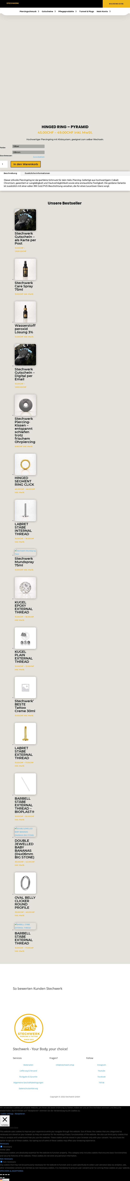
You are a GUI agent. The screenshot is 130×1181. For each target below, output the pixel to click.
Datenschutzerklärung (28, 1088)
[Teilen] (6, 1174)
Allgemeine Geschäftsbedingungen (28, 1082)
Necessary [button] (4, 1143)
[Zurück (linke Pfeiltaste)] (1, 1177)
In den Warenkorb (25, 164)
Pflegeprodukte (66, 12)
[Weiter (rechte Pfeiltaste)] (4, 1177)
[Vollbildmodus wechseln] (4, 1174)
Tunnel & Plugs (86, 12)
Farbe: (3, 148)
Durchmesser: (6, 156)
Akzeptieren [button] (20, 1113)
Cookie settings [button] (7, 1113)
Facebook (101, 1077)
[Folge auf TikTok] (70, 3)
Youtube (101, 1071)
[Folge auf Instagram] (65, 3)
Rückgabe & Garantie (28, 1077)
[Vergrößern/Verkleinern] (1, 1174)
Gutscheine (47, 12)
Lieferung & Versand (28, 1071)
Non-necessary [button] (6, 1159)
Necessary (7, 1146)
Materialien (28, 1065)
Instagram (101, 1065)
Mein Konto (102, 12)
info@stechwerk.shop (65, 1065)
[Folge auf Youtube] (60, 3)
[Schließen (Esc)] (9, 1174)
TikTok (101, 1082)
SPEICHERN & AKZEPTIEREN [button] (11, 1171)
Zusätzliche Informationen (37, 173)
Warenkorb (116, 4)
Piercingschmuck (28, 12)
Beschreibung (10, 173)
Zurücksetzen (39, 157)
